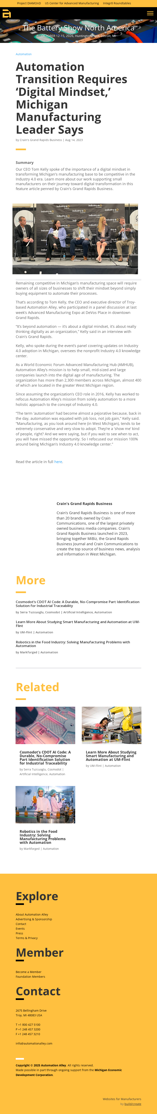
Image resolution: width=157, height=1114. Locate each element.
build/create (132, 1104)
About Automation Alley (32, 914)
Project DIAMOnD (29, 3)
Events (20, 928)
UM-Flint (26, 632)
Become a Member (28, 972)
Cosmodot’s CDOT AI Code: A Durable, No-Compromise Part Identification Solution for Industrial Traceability (77, 603)
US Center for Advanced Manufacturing (72, 3)
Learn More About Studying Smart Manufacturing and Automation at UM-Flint (78, 623)
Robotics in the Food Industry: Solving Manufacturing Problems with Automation (73, 644)
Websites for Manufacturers (122, 1099)
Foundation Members (30, 977)
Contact (21, 924)
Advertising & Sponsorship (34, 919)
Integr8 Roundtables (117, 3)
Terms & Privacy (27, 938)
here (58, 461)
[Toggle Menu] (150, 13)
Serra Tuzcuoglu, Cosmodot (40, 612)
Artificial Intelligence (78, 612)
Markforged (28, 652)
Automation (24, 54)
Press (19, 933)
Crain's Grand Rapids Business (41, 140)
